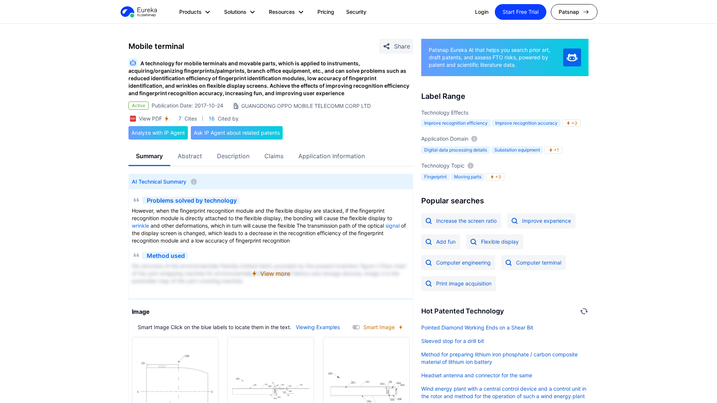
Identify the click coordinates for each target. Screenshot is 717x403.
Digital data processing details (455, 150)
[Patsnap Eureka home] (138, 12)
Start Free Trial (520, 12)
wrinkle (140, 225)
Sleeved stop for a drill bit (452, 341)
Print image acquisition (463, 283)
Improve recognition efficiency (456, 123)
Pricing (325, 12)
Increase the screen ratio (466, 221)
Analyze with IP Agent (158, 132)
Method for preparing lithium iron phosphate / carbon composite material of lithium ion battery (499, 358)
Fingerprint (435, 176)
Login (481, 12)
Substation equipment (517, 150)
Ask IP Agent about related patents (237, 132)
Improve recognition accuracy (526, 123)
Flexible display (500, 241)
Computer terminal (538, 262)
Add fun (446, 241)
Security (356, 12)
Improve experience (546, 221)
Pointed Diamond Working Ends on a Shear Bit (477, 327)
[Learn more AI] (572, 57)
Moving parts (467, 176)
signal (392, 225)
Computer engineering (463, 262)
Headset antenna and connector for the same (476, 375)
